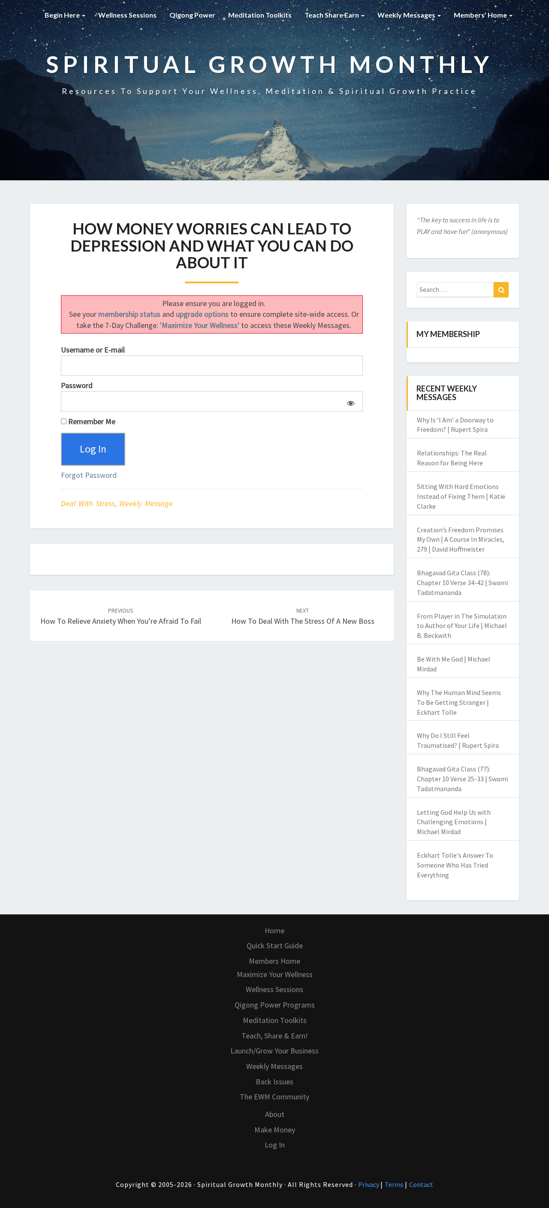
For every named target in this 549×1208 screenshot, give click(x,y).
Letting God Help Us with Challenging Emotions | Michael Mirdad (454, 822)
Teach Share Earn (332, 15)
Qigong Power (192, 15)
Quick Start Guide (275, 945)
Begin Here (63, 15)
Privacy (369, 1184)
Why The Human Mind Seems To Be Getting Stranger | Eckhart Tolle (459, 702)
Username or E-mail (93, 350)
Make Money (274, 1130)
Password (77, 385)
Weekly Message (146, 503)
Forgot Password (89, 475)
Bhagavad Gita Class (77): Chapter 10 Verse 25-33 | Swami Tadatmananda (462, 779)
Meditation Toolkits (260, 15)
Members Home (274, 961)
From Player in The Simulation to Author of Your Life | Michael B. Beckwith (462, 626)
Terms (395, 1184)
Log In (275, 1145)
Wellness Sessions (127, 15)
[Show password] (349, 401)
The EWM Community (274, 1097)
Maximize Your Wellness (275, 974)
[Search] (501, 289)
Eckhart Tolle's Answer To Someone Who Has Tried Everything (455, 865)
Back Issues (274, 1082)
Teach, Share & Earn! (274, 1036)
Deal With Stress (88, 503)
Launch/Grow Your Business (274, 1051)
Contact (421, 1184)
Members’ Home (481, 15)
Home (274, 930)
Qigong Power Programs (275, 1005)
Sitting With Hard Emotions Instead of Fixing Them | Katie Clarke (461, 496)
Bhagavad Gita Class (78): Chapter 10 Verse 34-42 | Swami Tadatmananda (462, 582)
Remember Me (90, 421)
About (274, 1114)
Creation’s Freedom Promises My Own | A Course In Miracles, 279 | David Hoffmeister (460, 539)
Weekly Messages (407, 15)
